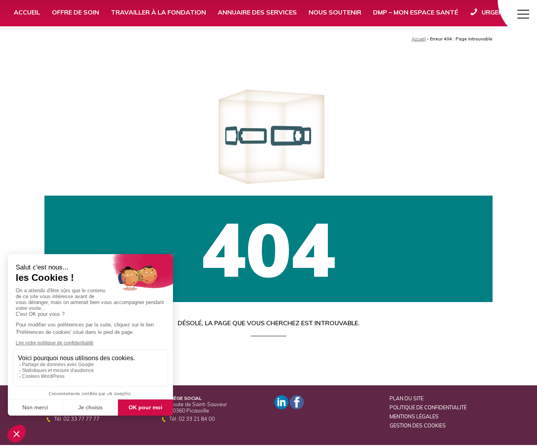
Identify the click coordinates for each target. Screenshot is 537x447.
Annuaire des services (257, 12)
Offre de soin (75, 12)
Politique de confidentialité (428, 407)
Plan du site (406, 398)
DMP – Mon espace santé (415, 12)
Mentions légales (414, 416)
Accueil (27, 12)
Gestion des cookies (418, 425)
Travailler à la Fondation (158, 12)
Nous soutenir (335, 12)
